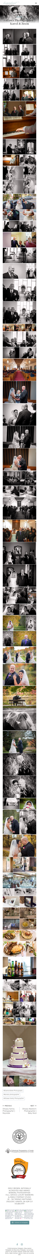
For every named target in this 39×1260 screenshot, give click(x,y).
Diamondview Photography (13, 1090)
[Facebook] (17, 1244)
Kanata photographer (11, 1094)
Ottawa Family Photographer (14, 1098)
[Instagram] (22, 1244)
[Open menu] (36, 3)
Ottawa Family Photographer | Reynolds (9, 1109)
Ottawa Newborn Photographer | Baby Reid (29, 1109)
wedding (19, 17)
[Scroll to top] (37, 884)
